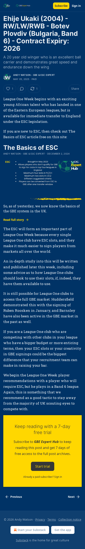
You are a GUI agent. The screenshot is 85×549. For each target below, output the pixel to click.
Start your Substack (32, 530)
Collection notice (69, 519)
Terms (51, 519)
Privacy (40, 519)
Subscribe (61, 6)
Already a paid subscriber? (42, 477)
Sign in (76, 6)
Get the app (62, 530)
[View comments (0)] (22, 89)
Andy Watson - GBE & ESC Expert (34, 75)
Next (71, 497)
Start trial (42, 466)
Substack (22, 540)
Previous (16, 497)
